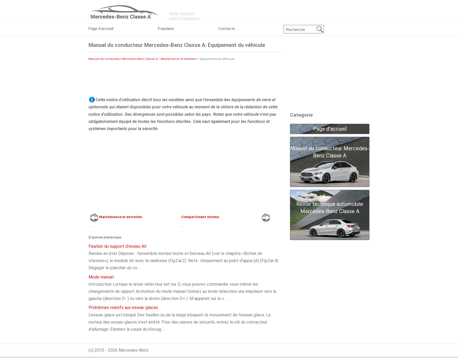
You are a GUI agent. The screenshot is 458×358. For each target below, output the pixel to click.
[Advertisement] (185, 78)
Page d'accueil (101, 28)
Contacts (226, 28)
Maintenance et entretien (179, 59)
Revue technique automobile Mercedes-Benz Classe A (329, 207)
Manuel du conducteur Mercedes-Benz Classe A (123, 59)
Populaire (166, 28)
